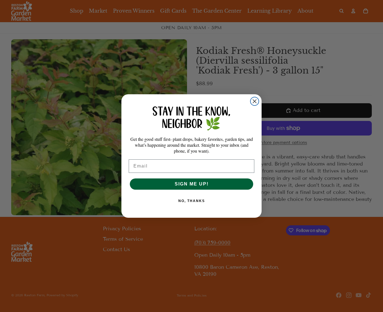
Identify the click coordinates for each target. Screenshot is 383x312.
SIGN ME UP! (192, 184)
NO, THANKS (191, 201)
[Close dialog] (254, 101)
